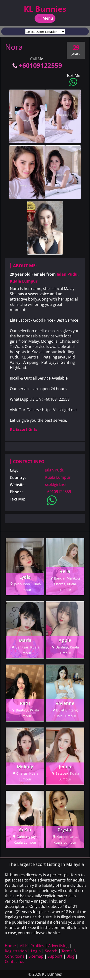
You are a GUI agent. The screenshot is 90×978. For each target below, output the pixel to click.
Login (36, 951)
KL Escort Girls (23, 429)
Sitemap (36, 956)
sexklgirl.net (56, 484)
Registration (16, 951)
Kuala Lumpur (23, 281)
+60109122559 (40, 65)
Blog (70, 956)
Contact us (14, 961)
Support (55, 956)
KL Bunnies (45, 9)
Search (51, 951)
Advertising (58, 945)
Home (10, 945)
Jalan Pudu (67, 274)
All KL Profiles (32, 945)
